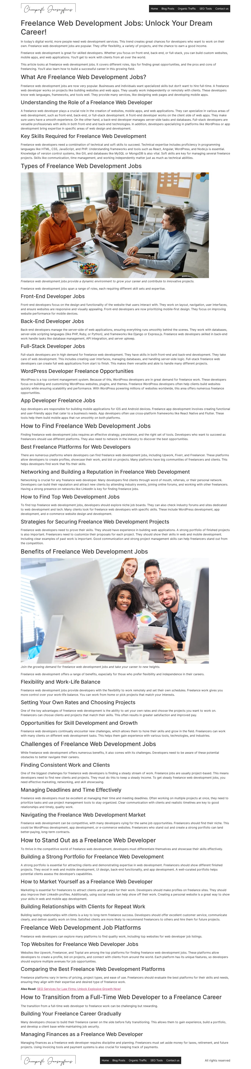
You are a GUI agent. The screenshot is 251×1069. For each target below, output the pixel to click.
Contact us (221, 8)
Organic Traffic (187, 8)
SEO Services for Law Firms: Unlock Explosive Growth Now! (79, 989)
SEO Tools (206, 8)
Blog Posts (168, 8)
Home (154, 8)
